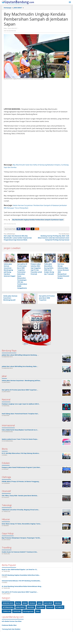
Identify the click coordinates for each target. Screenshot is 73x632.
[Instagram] (28, 229)
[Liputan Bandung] (18, 2)
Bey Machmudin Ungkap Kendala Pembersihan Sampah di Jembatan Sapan (37, 220)
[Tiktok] (33, 229)
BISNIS (25, 603)
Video (38, 611)
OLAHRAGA (40, 607)
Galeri (40, 603)
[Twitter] (23, 229)
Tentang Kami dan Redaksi (11, 629)
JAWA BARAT (20, 607)
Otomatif (50, 607)
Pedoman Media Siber (9, 625)
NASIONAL (30, 607)
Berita (18, 603)
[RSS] (37, 229)
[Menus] (70, 2)
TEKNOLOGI (7, 611)
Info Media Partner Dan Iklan (11, 621)
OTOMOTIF (59, 607)
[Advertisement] (36, 94)
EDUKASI (32, 603)
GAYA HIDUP (48, 603)
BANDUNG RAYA (8, 603)
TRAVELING (17, 611)
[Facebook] (19, 229)
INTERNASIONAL (8, 607)
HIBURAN (58, 603)
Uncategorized (28, 611)
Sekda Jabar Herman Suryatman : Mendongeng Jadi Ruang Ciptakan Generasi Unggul (9, 270)
